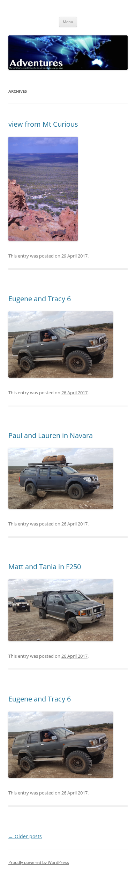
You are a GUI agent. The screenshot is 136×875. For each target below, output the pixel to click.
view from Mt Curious (43, 124)
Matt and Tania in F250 (44, 566)
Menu (68, 21)
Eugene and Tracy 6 (39, 298)
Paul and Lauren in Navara (50, 435)
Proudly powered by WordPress (38, 862)
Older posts (25, 836)
